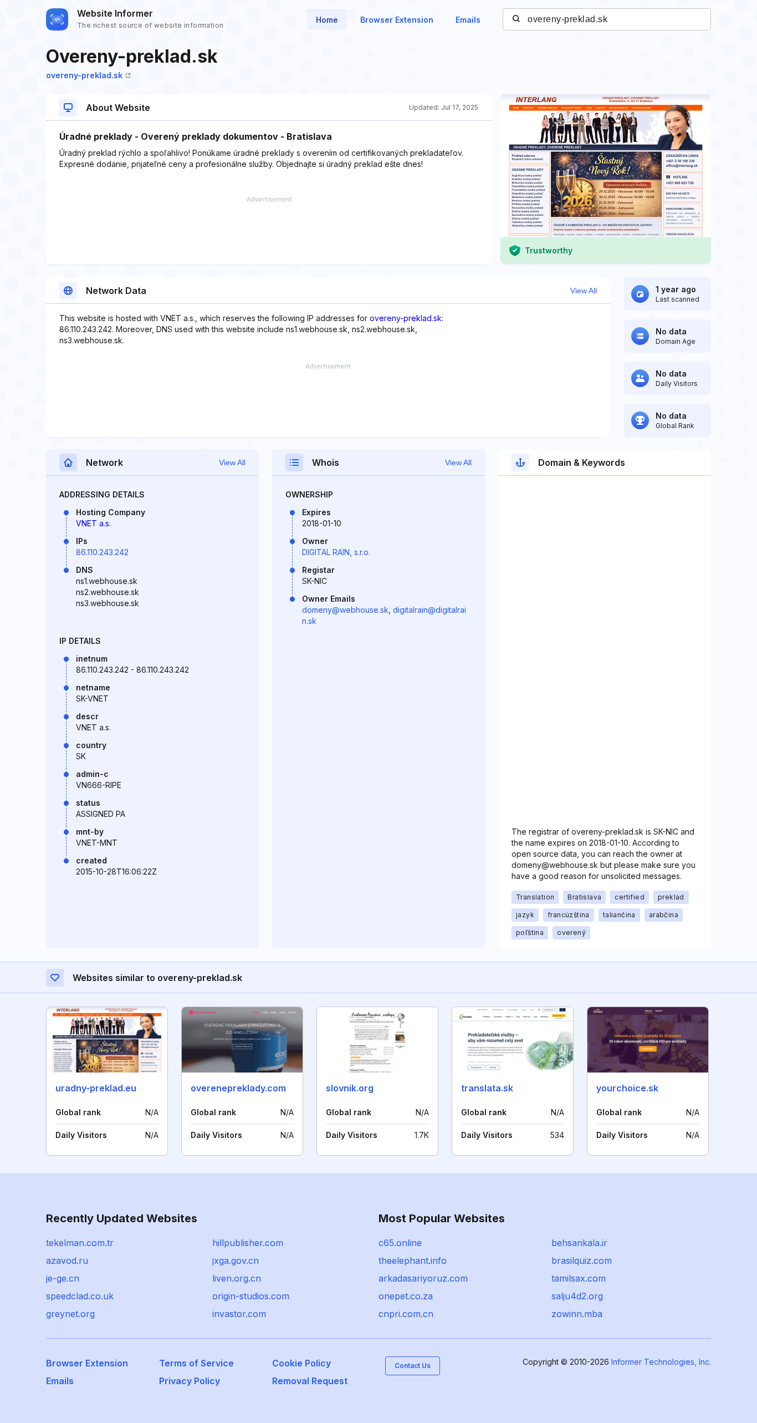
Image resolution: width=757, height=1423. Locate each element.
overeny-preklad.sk (84, 75)
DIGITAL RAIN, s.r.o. (336, 552)
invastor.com (239, 1313)
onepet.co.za (405, 1296)
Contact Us (413, 1365)
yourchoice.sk (627, 1088)
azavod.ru (67, 1260)
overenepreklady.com (238, 1088)
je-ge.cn (62, 1278)
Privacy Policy (189, 1380)
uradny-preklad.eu (95, 1088)
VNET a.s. (93, 523)
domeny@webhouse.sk (345, 609)
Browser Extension (396, 19)
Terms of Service (196, 1363)
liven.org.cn (236, 1278)
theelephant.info (412, 1260)
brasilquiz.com (581, 1260)
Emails (468, 19)
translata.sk (487, 1088)
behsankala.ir (579, 1242)
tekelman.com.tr (80, 1242)
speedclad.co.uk (80, 1296)
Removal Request (309, 1380)
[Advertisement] (268, 230)
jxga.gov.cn (235, 1260)
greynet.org (70, 1313)
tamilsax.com (578, 1278)
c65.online (400, 1242)
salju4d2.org (577, 1296)
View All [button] (583, 290)
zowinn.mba (576, 1313)
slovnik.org (350, 1088)
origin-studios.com (250, 1296)
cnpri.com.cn (405, 1313)
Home (327, 19)
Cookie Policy (301, 1363)
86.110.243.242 (102, 552)
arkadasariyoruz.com (423, 1278)
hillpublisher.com (247, 1242)
